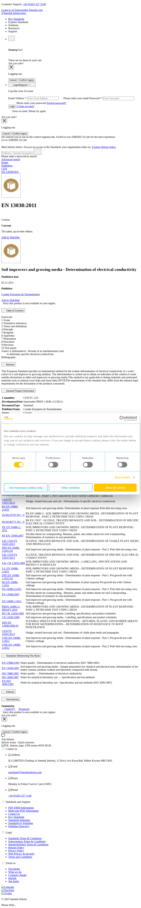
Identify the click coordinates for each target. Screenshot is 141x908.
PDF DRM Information (21, 807)
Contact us (14, 813)
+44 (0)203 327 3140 (34, 4)
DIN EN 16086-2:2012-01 (11, 549)
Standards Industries (19, 820)
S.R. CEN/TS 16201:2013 (9, 543)
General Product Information (20, 391)
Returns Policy (16, 847)
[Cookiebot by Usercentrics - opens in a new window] (122, 418)
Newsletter (14, 868)
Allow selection (70, 487)
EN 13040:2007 (10, 668)
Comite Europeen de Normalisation (20, 294)
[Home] (13, 13)
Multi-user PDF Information (23, 810)
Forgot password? (56, 103)
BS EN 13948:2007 (13, 535)
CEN (4, 168)
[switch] (53, 464)
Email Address (48, 98)
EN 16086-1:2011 (11, 601)
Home (4, 162)
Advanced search (10, 159)
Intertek (12, 878)
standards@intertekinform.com (25, 772)
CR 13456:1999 (10, 617)
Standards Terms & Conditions (25, 838)
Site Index (13, 881)
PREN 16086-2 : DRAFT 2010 (11, 608)
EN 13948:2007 (10, 594)
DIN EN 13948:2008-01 (10, 624)
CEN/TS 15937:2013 (8, 501)
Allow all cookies (115, 487)
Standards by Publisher (20, 823)
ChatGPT (10, 709)
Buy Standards (16, 19)
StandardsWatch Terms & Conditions (28, 844)
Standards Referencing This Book (23, 655)
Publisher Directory (18, 826)
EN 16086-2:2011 (11, 589)
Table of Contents (15, 310)
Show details (122, 477)
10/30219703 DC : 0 (13, 515)
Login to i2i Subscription (14, 10)
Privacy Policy (16, 850)
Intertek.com (36, 10)
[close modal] (11, 67)
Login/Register (19, 85)
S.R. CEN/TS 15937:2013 (9, 556)
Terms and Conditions (20, 856)
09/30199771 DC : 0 (13, 521)
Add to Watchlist (10, 237)
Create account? (25, 106)
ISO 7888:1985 (10, 673)
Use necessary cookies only (25, 487)
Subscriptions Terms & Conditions (27, 841)
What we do (14, 872)
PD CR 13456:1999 (13, 613)
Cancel (13, 80)
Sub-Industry (12, 699)
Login (12, 106)
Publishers (7, 165)
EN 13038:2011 (10, 171)
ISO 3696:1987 (10, 677)
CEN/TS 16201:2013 (8, 633)
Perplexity (24, 709)
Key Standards (16, 817)
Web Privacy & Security (21, 853)
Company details (17, 875)
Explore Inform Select (104, 147)
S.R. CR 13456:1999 (13, 563)
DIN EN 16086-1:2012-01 (11, 577)
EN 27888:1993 (10, 662)
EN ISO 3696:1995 (8, 683)
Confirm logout (26, 80)
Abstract (10, 364)
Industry (10, 692)
